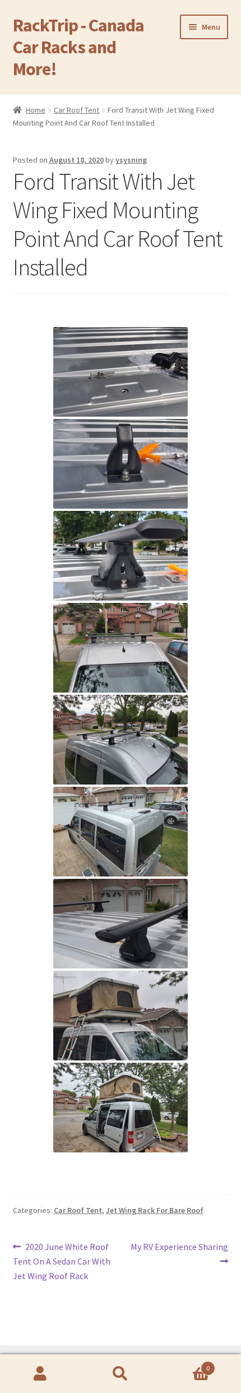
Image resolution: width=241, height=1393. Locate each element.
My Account (40, 1374)
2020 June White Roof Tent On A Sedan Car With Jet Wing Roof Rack (61, 1260)
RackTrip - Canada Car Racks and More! (78, 47)
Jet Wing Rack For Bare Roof (154, 1210)
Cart (185, 1364)
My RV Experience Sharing (179, 1253)
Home (35, 110)
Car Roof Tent (76, 110)
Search (120, 1374)
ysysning (131, 160)
